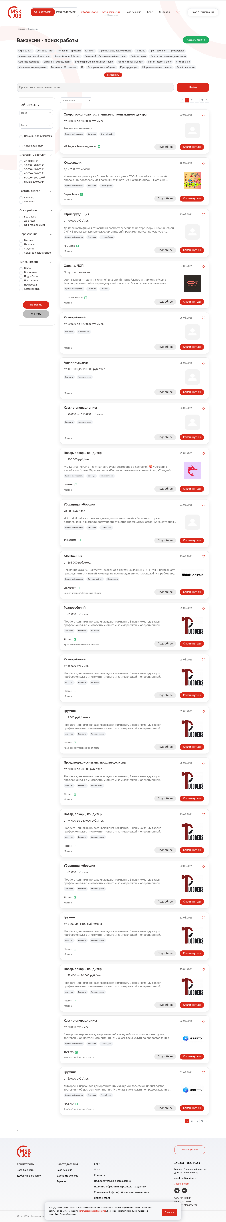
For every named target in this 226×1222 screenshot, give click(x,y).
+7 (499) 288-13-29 (187, 1163)
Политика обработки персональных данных (120, 1186)
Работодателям (66, 12)
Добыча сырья (138, 56)
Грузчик (70, 711)
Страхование (183, 62)
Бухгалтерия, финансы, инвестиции (94, 62)
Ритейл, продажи (186, 67)
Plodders (68, 639)
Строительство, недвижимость (115, 51)
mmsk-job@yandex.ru (185, 1178)
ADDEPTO (69, 1052)
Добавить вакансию (29, 1175)
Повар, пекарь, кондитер (83, 453)
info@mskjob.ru (90, 12)
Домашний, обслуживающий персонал (105, 56)
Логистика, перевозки (69, 51)
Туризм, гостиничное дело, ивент (168, 56)
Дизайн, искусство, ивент (57, 62)
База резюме (64, 1170)
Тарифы (61, 1181)
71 (202, 100)
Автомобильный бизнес (67, 56)
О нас (97, 1169)
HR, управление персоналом (157, 67)
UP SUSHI (68, 485)
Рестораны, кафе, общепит (102, 67)
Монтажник (73, 556)
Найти (193, 87)
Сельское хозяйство (28, 62)
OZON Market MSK (73, 297)
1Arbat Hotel (70, 540)
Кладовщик (72, 162)
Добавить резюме (67, 1175)
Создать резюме (196, 40)
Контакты (99, 1175)
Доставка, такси (45, 51)
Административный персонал (34, 56)
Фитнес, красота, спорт (160, 62)
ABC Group (69, 246)
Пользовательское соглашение (112, 1181)
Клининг (89, 51)
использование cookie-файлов (92, 1211)
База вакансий (25, 1170)
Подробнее (165, 147)
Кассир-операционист (80, 408)
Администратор (76, 362)
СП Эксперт (69, 588)
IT (82, 67)
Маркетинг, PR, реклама (64, 67)
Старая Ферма (71, 194)
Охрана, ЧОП (25, 51)
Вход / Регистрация (203, 12)
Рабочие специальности (130, 62)
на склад (140, 51)
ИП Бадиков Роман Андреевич (80, 146)
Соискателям (42, 12)
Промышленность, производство (167, 51)
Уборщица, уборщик (79, 504)
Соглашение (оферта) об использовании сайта (121, 1192)
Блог (96, 1164)
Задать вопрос (181, 1184)
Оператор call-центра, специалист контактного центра (105, 114)
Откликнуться (192, 147)
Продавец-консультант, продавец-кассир (95, 762)
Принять (169, 1212)
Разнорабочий (75, 317)
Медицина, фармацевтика (32, 67)
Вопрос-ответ (102, 1198)
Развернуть (113, 75)
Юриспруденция (128, 67)
